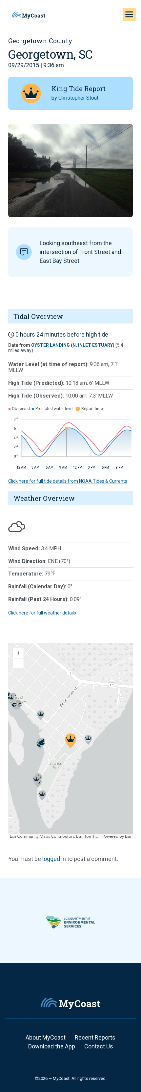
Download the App (51, 1046)
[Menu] (129, 14)
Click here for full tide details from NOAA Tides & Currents (67, 481)
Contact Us (98, 1046)
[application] (70, 741)
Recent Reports (95, 1037)
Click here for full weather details (42, 612)
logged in (54, 858)
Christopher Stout (78, 98)
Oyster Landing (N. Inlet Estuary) (72, 345)
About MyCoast (46, 1037)
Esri (128, 836)
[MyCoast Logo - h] (28, 15)
